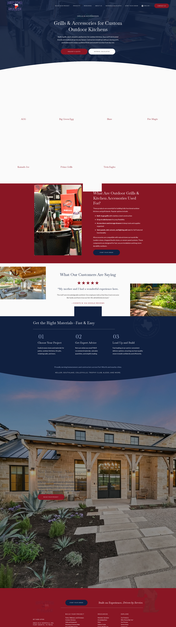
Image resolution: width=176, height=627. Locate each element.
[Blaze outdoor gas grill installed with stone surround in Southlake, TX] (95, 112)
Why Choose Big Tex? (127, 620)
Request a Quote (74, 51)
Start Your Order (131, 5)
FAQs (99, 622)
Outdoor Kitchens (70, 620)
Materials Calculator (113, 5)
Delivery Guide (102, 624)
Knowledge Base (102, 620)
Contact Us (161, 5)
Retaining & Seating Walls (72, 624)
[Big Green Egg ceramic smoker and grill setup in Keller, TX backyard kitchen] (52, 112)
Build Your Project (51, 497)
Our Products (125, 617)
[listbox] (146, 6)
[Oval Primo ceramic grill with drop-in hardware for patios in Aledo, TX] (52, 160)
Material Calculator (102, 51)
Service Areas (124, 624)
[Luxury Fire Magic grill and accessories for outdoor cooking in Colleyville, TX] (138, 112)
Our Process (124, 622)
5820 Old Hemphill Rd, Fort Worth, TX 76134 (43, 624)
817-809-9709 (38, 619)
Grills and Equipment (71, 622)
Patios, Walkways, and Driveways (74, 617)
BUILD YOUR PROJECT (74, 614)
